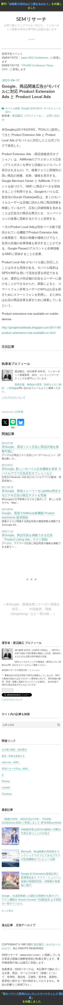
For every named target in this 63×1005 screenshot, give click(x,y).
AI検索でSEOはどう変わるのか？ (29, 4)
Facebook (7, 793)
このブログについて (13, 397)
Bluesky (6, 781)
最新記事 (7, 810)
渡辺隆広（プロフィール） (28, 115)
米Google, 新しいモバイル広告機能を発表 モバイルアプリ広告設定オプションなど (31, 471)
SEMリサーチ (31, 19)
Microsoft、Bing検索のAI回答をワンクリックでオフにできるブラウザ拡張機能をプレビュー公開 (40, 855)
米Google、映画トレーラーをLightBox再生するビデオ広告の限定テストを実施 (31, 493)
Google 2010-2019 (31, 108)
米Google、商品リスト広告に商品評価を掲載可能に (30, 448)
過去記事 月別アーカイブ (18, 925)
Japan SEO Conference (34, 57)
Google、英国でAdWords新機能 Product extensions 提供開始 (28, 515)
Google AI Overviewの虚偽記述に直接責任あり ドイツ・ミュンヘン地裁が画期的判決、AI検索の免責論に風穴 (41, 879)
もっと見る (7, 910)
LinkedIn (6, 787)
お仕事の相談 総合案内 (14, 749)
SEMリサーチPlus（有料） (16, 768)
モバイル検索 (12, 108)
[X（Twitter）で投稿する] (5, 422)
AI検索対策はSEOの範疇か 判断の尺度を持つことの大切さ (41, 831)
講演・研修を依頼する (13, 755)
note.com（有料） (11, 762)
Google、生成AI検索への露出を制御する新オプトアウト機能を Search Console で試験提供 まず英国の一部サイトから (31, 899)
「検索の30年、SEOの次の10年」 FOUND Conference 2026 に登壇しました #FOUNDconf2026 (31, 821)
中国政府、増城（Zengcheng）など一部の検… (31, 611)
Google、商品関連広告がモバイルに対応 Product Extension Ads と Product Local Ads (31, 91)
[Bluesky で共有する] (20, 422)
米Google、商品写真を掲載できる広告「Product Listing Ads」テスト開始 (27, 537)
